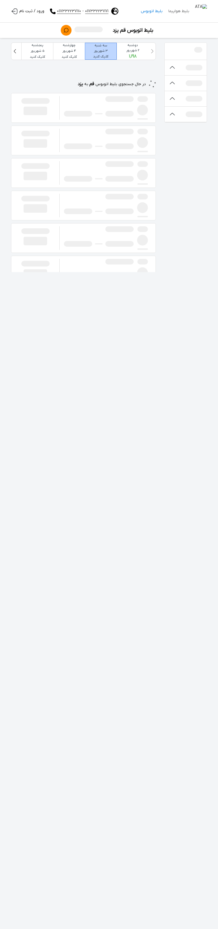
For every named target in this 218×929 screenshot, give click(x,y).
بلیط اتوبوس (152, 11)
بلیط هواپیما (178, 11)
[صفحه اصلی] (201, 11)
